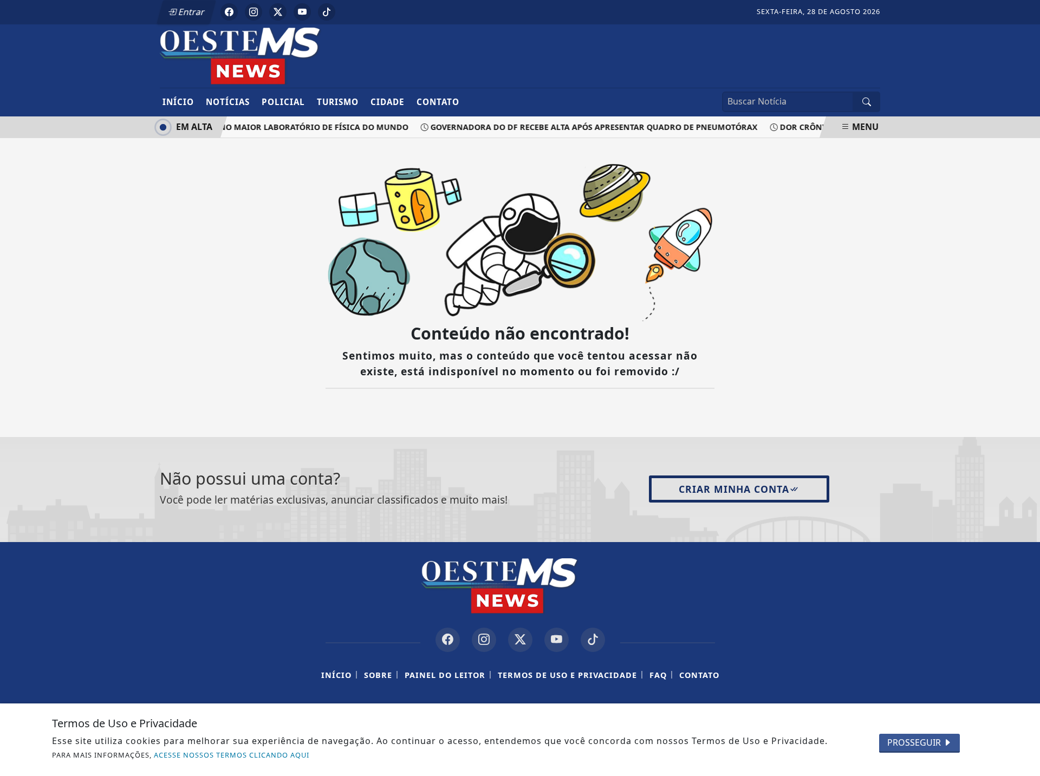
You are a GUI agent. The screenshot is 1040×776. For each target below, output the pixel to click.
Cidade (387, 101)
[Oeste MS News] (261, 55)
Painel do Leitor (445, 675)
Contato (438, 101)
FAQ (658, 675)
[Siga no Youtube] (302, 12)
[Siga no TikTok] (326, 12)
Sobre (378, 675)
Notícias (228, 101)
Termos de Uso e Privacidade (567, 675)
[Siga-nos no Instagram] (484, 640)
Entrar (190, 12)
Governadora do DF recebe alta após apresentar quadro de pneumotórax (588, 127)
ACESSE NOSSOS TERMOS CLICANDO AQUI (231, 755)
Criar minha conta (734, 488)
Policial (283, 101)
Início (178, 101)
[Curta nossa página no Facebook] (447, 640)
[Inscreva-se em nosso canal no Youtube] (556, 640)
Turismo (338, 101)
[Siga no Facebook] (229, 12)
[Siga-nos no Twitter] (520, 640)
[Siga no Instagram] (253, 12)
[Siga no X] (278, 12)
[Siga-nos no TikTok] (593, 640)
